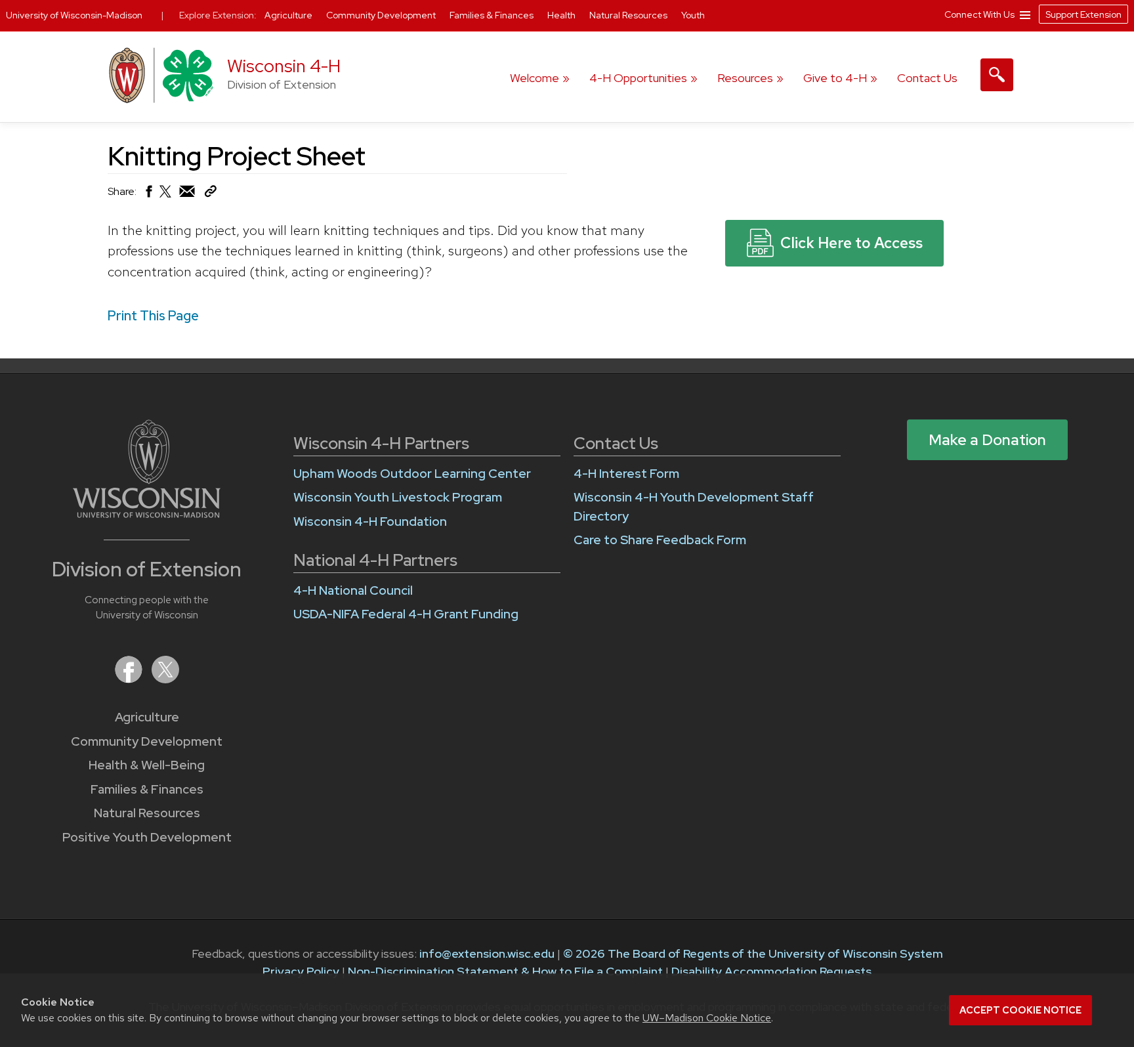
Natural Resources (147, 813)
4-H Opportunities (638, 77)
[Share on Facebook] (148, 195)
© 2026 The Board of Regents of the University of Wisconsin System (753, 953)
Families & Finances (147, 789)
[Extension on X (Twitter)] (165, 679)
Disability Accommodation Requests (771, 971)
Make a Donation (987, 440)
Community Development (146, 741)
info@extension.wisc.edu (487, 953)
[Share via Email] (187, 195)
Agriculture (147, 717)
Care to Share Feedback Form (660, 540)
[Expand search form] (996, 74)
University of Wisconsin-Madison (74, 15)
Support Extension (1083, 14)
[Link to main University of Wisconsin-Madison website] (146, 513)
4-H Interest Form (626, 473)
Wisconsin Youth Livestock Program (397, 497)
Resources (745, 77)
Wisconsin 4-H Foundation (370, 521)
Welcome (534, 77)
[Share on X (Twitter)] (166, 196)
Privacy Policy (300, 971)
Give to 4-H (835, 77)
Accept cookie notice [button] (1020, 1010)
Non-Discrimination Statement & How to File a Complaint (505, 971)
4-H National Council (353, 590)
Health (562, 15)
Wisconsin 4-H (284, 65)
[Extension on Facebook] (130, 679)
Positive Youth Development (147, 837)
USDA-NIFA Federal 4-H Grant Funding (405, 614)
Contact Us (927, 77)
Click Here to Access (851, 243)
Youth (693, 15)
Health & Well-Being (147, 765)
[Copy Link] (210, 194)
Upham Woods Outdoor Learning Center (412, 473)
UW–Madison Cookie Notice (706, 1018)
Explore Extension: (218, 15)
